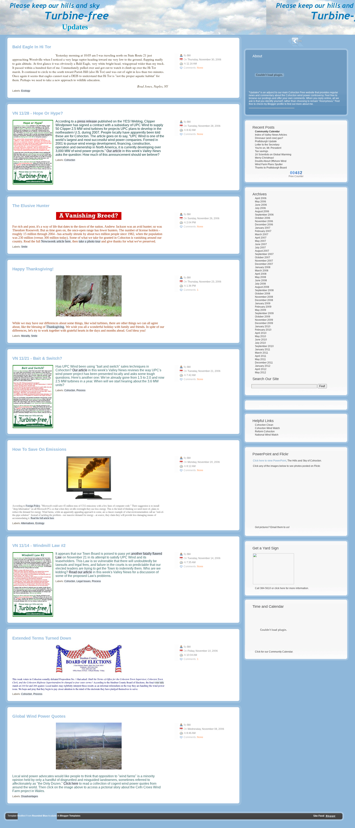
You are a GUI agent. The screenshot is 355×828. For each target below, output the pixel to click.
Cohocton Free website (301, 92)
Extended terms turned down (41, 638)
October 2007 (262, 257)
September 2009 (264, 313)
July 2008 (260, 283)
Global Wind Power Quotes (39, 716)
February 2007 (263, 231)
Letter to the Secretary (267, 144)
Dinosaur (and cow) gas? (269, 138)
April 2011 (260, 356)
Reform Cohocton (265, 431)
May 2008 (260, 277)
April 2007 (260, 237)
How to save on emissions (39, 449)
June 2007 (261, 244)
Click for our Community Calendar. (274, 651)
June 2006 (261, 204)
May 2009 (260, 310)
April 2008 (260, 273)
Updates (75, 27)
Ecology (25, 90)
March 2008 (261, 270)
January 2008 (262, 267)
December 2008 (264, 300)
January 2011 (262, 349)
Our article (113, 151)
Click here (70, 783)
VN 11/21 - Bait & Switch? (37, 358)
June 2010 (261, 339)
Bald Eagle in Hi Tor (31, 47)
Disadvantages (29, 796)
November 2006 (264, 221)
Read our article (80, 572)
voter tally (159, 682)
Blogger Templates (70, 815)
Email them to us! (279, 527)
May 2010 (260, 336)
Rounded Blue (40, 815)
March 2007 (261, 234)
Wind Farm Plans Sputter (269, 164)
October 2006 (262, 218)
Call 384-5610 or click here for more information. (282, 588)
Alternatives (27, 523)
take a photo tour (89, 241)
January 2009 (262, 303)
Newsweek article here (56, 241)
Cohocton (69, 160)
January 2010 (262, 326)
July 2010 (260, 342)
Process (80, 390)
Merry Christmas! (264, 157)
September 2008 (264, 290)
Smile (24, 246)
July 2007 (260, 247)
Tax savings (261, 151)
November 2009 (264, 319)
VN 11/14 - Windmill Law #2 (39, 545)
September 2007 (264, 254)
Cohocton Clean (264, 424)
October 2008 (262, 293)
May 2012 (260, 372)
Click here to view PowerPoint (269, 460)
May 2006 (260, 201)
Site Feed (318, 815)
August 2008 (262, 287)
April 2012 (260, 369)
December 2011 (264, 362)
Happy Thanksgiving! (33, 269)
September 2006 (264, 214)
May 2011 (260, 359)
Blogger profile (275, 104)
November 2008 (264, 296)
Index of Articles (271, 134)
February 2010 (263, 329)
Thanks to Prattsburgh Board (271, 167)
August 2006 (262, 211)
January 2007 (262, 227)
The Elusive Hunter (31, 205)
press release (87, 121)
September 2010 (264, 346)
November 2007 (264, 260)
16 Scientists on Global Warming (273, 154)
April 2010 (260, 333)
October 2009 (262, 316)
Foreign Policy (33, 505)
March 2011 (261, 352)
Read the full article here (42, 518)
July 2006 (260, 208)
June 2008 (261, 280)
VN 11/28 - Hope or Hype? (37, 113)
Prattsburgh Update (266, 141)
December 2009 (264, 323)
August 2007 (262, 250)
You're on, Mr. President (268, 147)
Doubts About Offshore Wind (270, 161)
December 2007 (264, 264)
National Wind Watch (266, 434)
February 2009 (263, 306)
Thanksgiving (55, 327)
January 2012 (262, 365)
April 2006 (260, 198)
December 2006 (264, 224)
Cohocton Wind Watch (267, 428)
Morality (25, 335)
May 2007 (260, 241)
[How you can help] (273, 583)
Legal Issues (83, 581)
